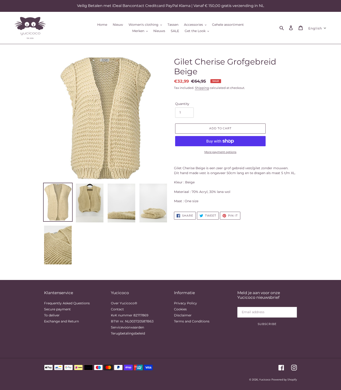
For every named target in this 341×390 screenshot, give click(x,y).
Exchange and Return (61, 321)
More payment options (220, 152)
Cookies (180, 309)
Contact (117, 309)
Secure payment (57, 309)
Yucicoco (264, 379)
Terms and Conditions (191, 321)
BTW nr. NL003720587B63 (132, 321)
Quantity (182, 104)
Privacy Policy (185, 303)
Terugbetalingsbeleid (128, 333)
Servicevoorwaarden (127, 327)
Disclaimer (183, 315)
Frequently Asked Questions (67, 303)
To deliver (52, 315)
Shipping (202, 88)
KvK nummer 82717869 (129, 315)
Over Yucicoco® (124, 303)
